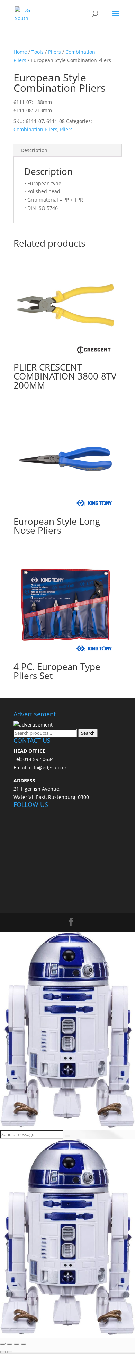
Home (20, 51)
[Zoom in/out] (3, 1344)
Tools (38, 51)
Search (88, 733)
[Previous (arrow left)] (3, 1352)
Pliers (54, 51)
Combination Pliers (35, 129)
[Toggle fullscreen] (9, 1344)
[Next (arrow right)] (9, 1352)
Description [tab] (34, 150)
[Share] (16, 1344)
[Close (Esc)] (23, 1344)
